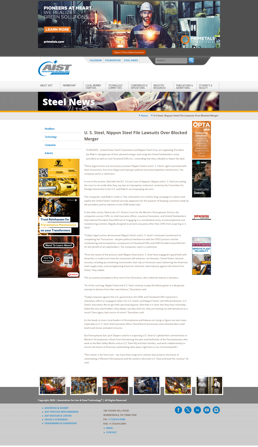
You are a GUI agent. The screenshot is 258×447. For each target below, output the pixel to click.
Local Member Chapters (93, 86)
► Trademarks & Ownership (59, 423)
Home (144, 115)
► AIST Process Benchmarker (60, 411)
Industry (49, 153)
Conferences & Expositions (139, 86)
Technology (51, 136)
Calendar (96, 60)
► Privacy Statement (55, 419)
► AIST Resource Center (57, 415)
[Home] (55, 68)
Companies (50, 144)
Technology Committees (115, 86)
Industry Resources (160, 86)
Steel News (131, 60)
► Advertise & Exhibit (55, 408)
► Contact (110, 432)
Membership (69, 85)
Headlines (49, 128)
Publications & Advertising (184, 86)
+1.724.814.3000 (116, 419)
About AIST (46, 85)
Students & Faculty (205, 86)
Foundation (113, 60)
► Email (108, 428)
